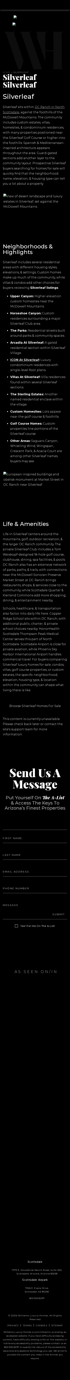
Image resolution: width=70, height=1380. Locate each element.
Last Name (10, 848)
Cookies (41, 1325)
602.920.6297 (11, 1347)
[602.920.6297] (35, 5)
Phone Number (13, 882)
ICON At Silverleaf (24, 360)
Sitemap (57, 1325)
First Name (10, 831)
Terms (27, 1325)
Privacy (13, 1325)
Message (9, 898)
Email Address (12, 865)
